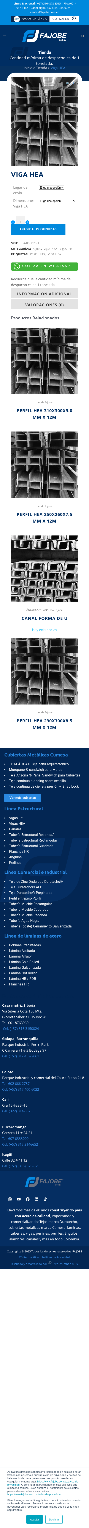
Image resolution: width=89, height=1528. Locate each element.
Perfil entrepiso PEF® (25, 898)
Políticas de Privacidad (56, 1257)
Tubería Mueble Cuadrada (28, 909)
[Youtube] (19, 1199)
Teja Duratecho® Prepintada (30, 893)
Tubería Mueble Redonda (28, 915)
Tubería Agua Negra (24, 921)
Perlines (15, 863)
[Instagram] (10, 1199)
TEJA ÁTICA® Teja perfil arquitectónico (39, 764)
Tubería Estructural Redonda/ (31, 835)
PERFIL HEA (38, 254)
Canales (15, 829)
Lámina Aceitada (22, 951)
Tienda (41, 68)
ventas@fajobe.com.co (44, 12)
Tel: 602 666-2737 (16, 1083)
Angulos (15, 857)
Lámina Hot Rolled (23, 973)
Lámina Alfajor (20, 956)
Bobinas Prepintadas (25, 945)
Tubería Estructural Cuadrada (31, 846)
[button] (70, 83)
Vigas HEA (17, 824)
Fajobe (36, 249)
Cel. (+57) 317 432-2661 (20, 1056)
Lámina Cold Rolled (24, 962)
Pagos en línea (34, 19)
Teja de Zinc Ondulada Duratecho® (36, 882)
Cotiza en (61, 19)
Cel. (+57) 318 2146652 (20, 1144)
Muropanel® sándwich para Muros (35, 770)
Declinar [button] (54, 1519)
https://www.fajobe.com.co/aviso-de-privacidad (43, 1482)
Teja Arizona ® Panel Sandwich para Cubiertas (44, 775)
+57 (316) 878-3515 (49, 3)
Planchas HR (19, 851)
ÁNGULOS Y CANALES (39, 610)
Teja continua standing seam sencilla (37, 781)
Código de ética (28, 1257)
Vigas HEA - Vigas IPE (58, 249)
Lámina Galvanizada (25, 967)
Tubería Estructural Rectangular (33, 840)
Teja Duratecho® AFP (25, 887)
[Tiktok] (45, 1199)
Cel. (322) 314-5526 (17, 1111)
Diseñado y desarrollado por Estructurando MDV (44, 1264)
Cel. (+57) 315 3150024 (20, 1028)
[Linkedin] (36, 1199)
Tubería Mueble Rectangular (30, 904)
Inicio (28, 68)
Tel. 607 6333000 (15, 1138)
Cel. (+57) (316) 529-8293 (21, 1166)
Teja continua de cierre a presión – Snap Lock (44, 786)
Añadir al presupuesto (38, 229)
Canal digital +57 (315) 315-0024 (50, 8)
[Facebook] (28, 1199)
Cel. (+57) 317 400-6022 (20, 1089)
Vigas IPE (16, 818)
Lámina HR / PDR (22, 979)
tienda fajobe (44, 402)
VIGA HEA (54, 254)
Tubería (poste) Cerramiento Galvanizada (40, 926)
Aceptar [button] (34, 1519)
